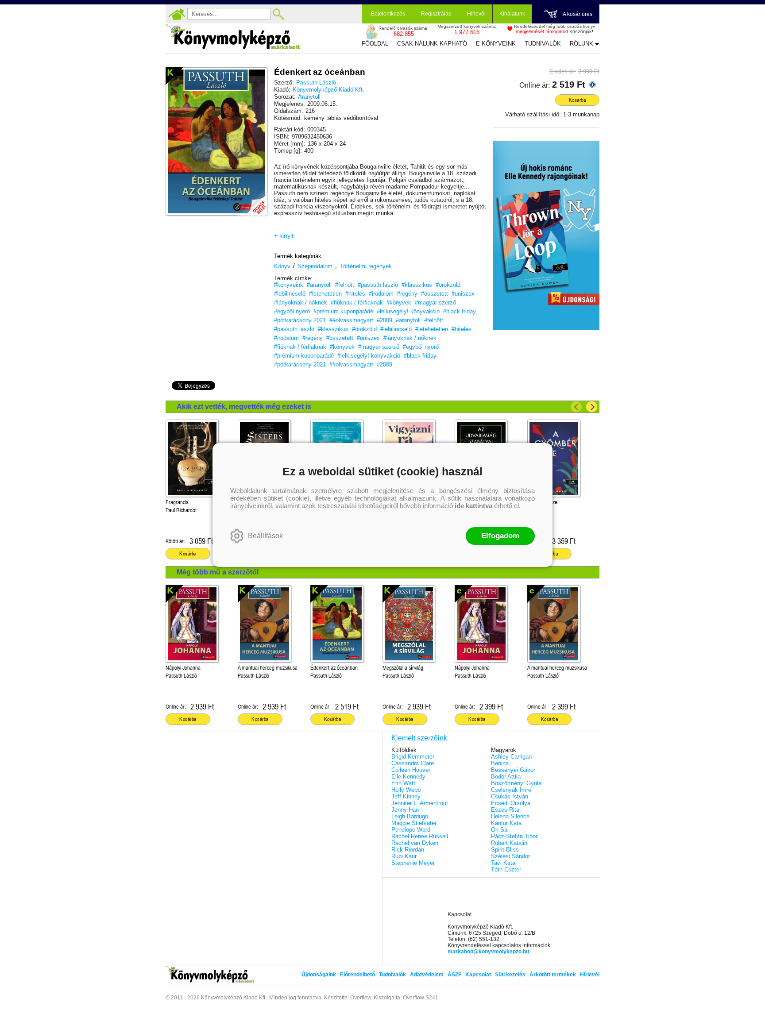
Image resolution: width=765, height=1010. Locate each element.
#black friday (459, 311)
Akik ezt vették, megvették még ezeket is (244, 406)
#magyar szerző (435, 302)
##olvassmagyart (351, 320)
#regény (407, 293)
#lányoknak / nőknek (300, 302)
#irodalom (381, 293)
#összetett (434, 293)
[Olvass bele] (251, 200)
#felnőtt (344, 284)
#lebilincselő (289, 293)
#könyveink (288, 284)
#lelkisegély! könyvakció (408, 311)
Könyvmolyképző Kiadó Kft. (328, 89)
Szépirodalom (315, 266)
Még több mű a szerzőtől (218, 572)
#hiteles (355, 293)
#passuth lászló (378, 284)
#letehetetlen (325, 293)
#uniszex (463, 293)
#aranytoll (319, 284)
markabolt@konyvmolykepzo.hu (488, 951)
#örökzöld (448, 284)
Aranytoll (309, 96)
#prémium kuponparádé (343, 311)
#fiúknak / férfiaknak (357, 302)
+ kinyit (284, 235)
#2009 (384, 320)
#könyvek (398, 302)
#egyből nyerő (292, 311)
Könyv (282, 266)
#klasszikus (417, 284)
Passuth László (316, 82)
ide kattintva (473, 505)
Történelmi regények (366, 266)
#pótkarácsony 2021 (300, 320)
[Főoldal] (176, 14)
